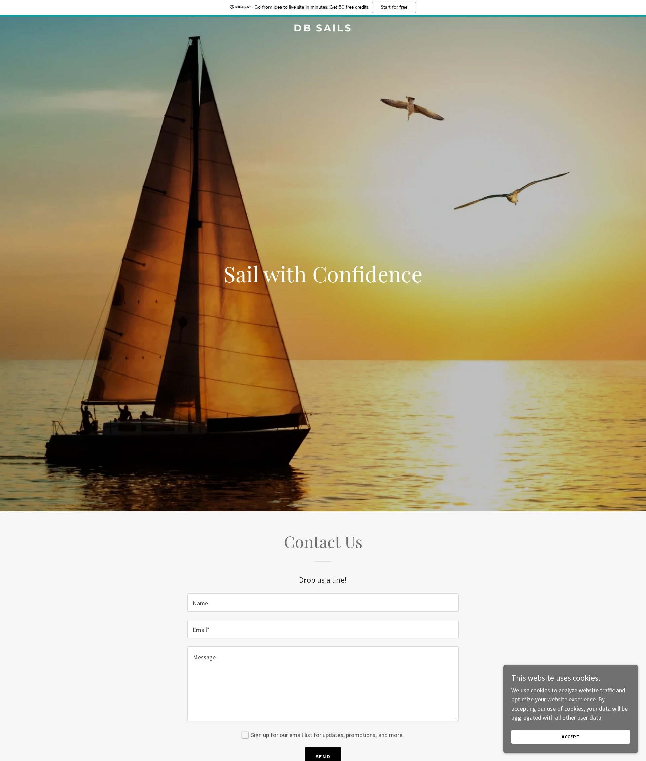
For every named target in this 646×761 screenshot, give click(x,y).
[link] (323, 29)
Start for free (394, 7)
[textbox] (322, 602)
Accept (571, 737)
